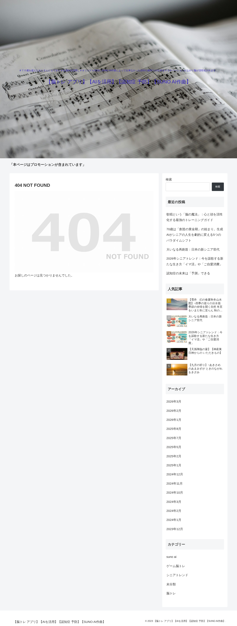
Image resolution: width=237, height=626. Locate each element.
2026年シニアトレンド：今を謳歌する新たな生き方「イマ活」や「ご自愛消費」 (194, 261)
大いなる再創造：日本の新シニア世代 (192, 249)
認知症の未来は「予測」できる (188, 273)
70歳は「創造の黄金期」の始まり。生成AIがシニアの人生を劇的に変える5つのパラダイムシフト (194, 234)
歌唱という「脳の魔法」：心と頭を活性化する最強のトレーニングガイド (194, 217)
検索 (169, 179)
